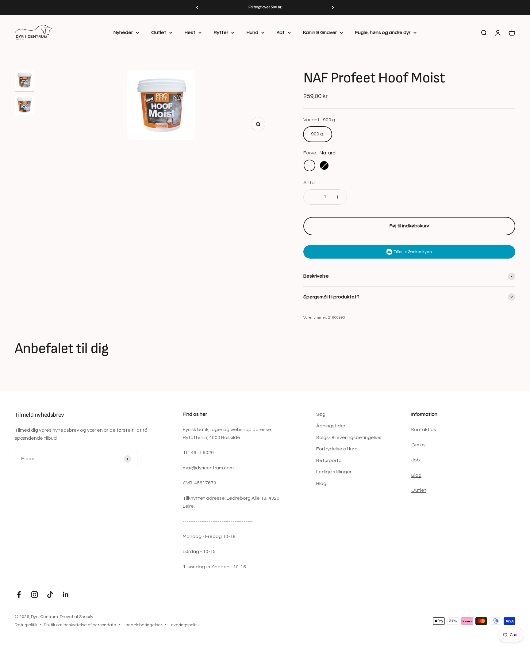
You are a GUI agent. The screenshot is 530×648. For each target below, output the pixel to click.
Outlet (158, 32)
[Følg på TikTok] (50, 594)
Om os (418, 444)
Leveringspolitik (184, 625)
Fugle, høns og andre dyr (382, 32)
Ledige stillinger (333, 471)
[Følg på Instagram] (34, 594)
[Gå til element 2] (24, 106)
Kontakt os (423, 429)
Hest (190, 32)
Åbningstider (330, 425)
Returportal (329, 460)
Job (415, 459)
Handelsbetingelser (142, 625)
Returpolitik (26, 625)
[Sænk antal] (312, 197)
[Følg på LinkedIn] (66, 594)
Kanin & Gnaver (320, 32)
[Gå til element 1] (24, 81)
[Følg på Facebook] (19, 594)
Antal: (310, 182)
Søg (320, 414)
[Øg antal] (338, 197)
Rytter (221, 32)
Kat (281, 32)
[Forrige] (197, 7)
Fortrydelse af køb (337, 448)
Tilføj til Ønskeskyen (413, 252)
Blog (321, 483)
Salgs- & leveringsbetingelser (349, 437)
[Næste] (333, 7)
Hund (252, 32)
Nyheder (123, 32)
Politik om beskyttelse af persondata (80, 625)
